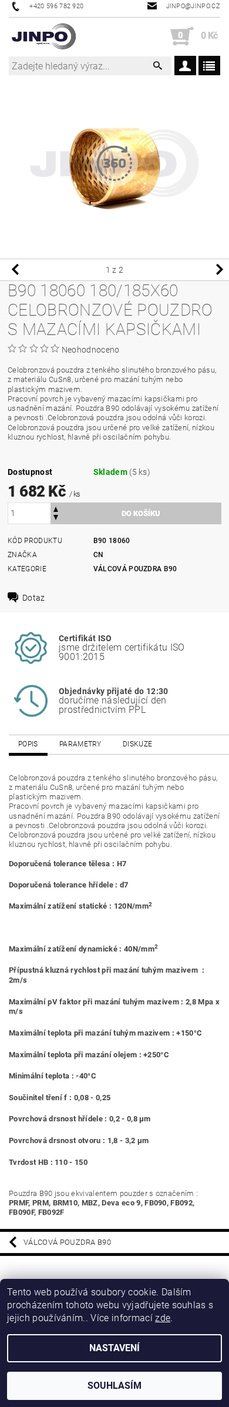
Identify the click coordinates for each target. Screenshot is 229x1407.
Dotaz (33, 597)
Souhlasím (114, 1385)
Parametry (80, 744)
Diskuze (137, 744)
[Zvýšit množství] (55, 508)
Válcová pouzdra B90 (135, 569)
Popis (28, 744)
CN (98, 555)
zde (162, 1318)
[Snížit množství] (55, 518)
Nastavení (114, 1348)
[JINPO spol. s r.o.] (44, 36)
